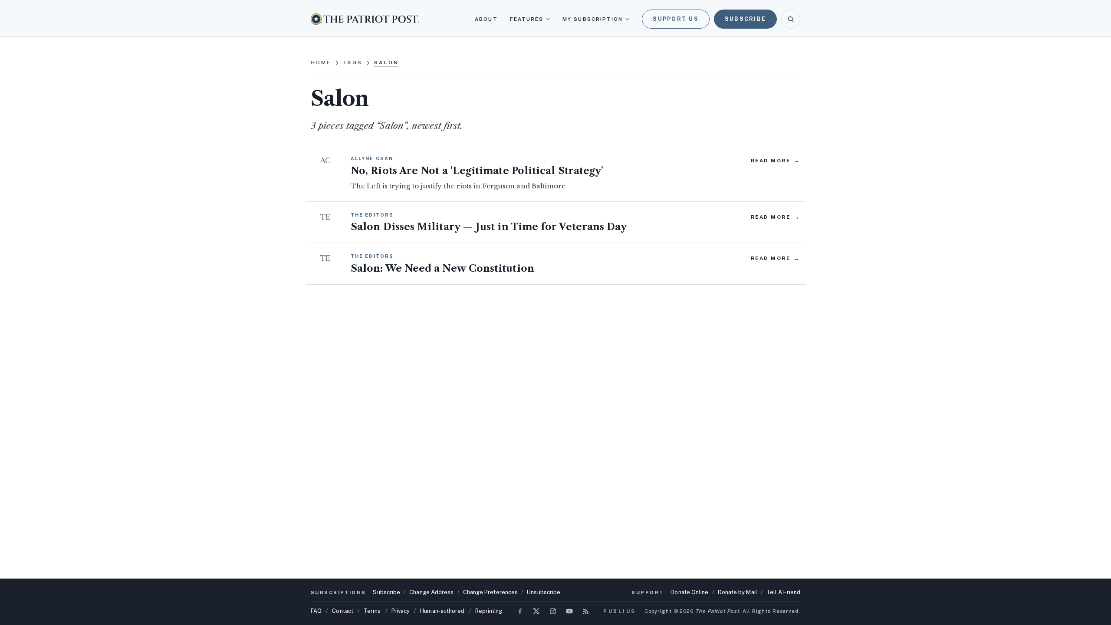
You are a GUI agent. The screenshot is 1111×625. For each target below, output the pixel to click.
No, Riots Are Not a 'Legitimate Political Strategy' (477, 171)
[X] (536, 611)
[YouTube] (569, 611)
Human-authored (442, 611)
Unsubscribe (543, 592)
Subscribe (745, 19)
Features (527, 19)
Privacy (400, 611)
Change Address (431, 592)
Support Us (676, 19)
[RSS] (586, 611)
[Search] (790, 19)
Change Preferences (490, 592)
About (486, 19)
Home (321, 62)
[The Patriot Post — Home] (365, 18)
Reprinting (489, 611)
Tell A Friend (783, 592)
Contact (342, 611)
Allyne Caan (372, 158)
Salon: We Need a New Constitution (442, 268)
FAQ (316, 611)
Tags (353, 62)
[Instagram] (553, 611)
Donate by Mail (737, 592)
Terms (372, 611)
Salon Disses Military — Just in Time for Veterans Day (489, 227)
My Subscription (592, 19)
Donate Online (689, 592)
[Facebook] (520, 611)
